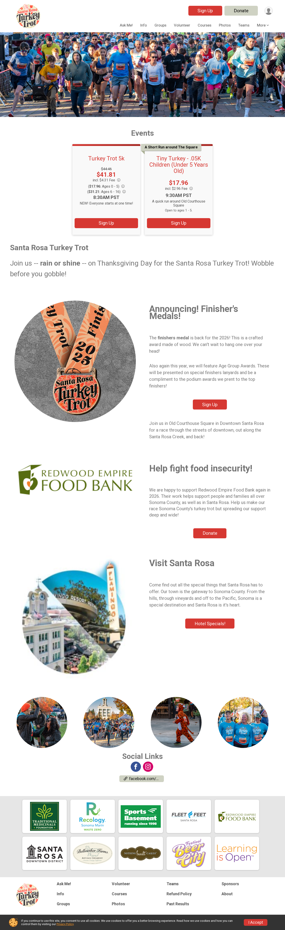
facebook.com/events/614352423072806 (146, 778)
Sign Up (205, 10)
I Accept (255, 922)
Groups (160, 25)
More (261, 25)
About (227, 894)
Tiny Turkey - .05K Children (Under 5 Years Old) (178, 164)
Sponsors (230, 884)
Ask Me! (126, 25)
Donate (241, 10)
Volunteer (182, 25)
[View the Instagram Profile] (148, 767)
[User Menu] (269, 11)
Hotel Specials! (210, 623)
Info (143, 25)
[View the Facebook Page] (136, 767)
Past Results (178, 904)
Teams (243, 25)
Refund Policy (179, 894)
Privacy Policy (65, 924)
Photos (225, 25)
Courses (204, 25)
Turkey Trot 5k (106, 158)
